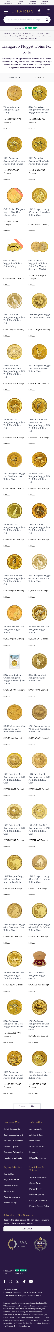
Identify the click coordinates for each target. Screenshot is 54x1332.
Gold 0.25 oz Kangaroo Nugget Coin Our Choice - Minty (14, 212)
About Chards (35, 1129)
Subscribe (27, 1228)
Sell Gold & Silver (11, 1185)
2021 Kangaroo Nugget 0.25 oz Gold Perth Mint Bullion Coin (14, 879)
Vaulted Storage (10, 1202)
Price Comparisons (11, 1196)
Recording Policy (36, 1194)
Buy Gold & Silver (11, 1179)
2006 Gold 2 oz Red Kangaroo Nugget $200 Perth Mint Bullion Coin (14, 829)
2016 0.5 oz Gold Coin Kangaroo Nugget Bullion (13, 629)
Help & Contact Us (11, 1129)
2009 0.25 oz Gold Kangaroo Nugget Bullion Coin (37, 677)
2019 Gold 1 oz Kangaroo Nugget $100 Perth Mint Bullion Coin (14, 424)
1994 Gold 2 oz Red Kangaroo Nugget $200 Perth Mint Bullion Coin (40, 778)
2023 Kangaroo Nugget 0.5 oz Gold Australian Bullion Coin (40, 212)
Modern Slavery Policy (39, 1206)
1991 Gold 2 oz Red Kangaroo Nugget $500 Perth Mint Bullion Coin (40, 829)
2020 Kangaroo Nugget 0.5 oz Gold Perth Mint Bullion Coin (40, 578)
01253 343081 (12, 1290)
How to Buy (8, 1173)
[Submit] (47, 19)
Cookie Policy (35, 1183)
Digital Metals (9, 1191)
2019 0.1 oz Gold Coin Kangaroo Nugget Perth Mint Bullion (13, 975)
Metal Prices (34, 1140)
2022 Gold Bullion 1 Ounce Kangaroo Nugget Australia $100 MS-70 (13, 679)
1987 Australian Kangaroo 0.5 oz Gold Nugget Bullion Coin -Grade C (39, 1025)
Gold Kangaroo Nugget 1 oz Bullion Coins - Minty (12, 263)
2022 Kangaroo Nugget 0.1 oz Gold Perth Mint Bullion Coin (40, 879)
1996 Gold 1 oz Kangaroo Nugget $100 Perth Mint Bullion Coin (39, 529)
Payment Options (11, 1146)
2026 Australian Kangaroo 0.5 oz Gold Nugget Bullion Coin (39, 109)
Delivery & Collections (13, 1140)
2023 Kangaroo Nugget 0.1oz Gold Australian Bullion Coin (14, 927)
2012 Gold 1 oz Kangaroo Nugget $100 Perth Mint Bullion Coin (14, 529)
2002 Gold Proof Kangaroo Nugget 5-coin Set (38, 975)
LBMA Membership (37, 1157)
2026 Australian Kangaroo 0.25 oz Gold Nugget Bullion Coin (14, 161)
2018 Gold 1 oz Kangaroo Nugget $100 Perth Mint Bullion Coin (39, 478)
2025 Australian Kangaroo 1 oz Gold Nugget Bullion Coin (13, 1075)
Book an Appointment (13, 1134)
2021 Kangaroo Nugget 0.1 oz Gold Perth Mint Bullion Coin (39, 927)
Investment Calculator (13, 1157)
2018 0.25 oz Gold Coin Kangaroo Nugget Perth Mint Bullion (14, 729)
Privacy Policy (35, 1188)
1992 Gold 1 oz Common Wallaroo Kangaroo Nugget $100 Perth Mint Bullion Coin (14, 371)
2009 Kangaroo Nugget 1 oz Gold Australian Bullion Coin (40, 368)
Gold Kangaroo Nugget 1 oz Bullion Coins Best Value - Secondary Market (38, 265)
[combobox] (27, 19)
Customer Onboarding (13, 1152)
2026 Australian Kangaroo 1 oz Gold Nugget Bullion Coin (13, 1023)
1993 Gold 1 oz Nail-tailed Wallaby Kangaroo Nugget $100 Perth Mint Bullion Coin (39, 425)
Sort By (13, 77)
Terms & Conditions (38, 1177)
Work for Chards (36, 1146)
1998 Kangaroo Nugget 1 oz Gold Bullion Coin (39, 316)
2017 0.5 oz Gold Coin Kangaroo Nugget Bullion (39, 629)
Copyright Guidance (38, 1200)
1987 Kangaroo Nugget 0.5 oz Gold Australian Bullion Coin (39, 729)
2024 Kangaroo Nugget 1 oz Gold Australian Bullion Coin (40, 1075)
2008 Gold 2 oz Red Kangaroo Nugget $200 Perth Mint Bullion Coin (14, 778)
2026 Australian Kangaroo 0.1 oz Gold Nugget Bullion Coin (39, 161)
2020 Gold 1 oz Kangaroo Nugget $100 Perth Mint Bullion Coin (14, 319)
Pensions (33, 1152)
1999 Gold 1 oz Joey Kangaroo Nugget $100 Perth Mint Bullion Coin (14, 580)
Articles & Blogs (36, 1134)
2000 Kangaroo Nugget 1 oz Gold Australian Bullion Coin (14, 476)
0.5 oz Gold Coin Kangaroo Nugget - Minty (12, 109)
